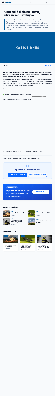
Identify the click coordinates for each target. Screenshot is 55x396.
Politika (37, 2)
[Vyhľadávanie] (47, 2)
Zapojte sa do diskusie (17, 174)
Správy (16, 2)
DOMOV (6, 8)
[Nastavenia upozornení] (50, 2)
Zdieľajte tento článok (37, 174)
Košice (30, 2)
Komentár (23, 2)
